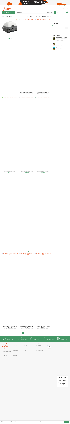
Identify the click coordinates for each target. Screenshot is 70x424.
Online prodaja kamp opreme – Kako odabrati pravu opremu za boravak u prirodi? (61, 38)
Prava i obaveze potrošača (39, 350)
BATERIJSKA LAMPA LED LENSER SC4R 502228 (10, 170)
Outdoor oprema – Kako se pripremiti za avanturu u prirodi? (62, 48)
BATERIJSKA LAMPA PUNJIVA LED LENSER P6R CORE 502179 (43, 327)
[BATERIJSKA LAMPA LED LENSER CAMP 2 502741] (10, 27)
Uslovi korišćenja (38, 347)
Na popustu (55, 18)
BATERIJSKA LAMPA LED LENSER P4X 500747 (43, 92)
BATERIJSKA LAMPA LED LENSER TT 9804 (43, 170)
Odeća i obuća (15, 345)
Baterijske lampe (10, 37)
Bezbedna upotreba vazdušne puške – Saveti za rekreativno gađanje (61, 43)
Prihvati (66, 422)
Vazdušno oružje (15, 348)
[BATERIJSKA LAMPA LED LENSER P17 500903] (26, 55)
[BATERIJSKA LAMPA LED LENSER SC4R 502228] (10, 133)
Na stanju (55, 19)
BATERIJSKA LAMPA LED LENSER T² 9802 (26, 170)
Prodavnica (26, 348)
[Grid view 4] (39, 16)
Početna (3, 16)
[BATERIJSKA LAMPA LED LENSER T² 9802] (26, 133)
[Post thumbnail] (54, 39)
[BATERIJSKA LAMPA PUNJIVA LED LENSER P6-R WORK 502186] (26, 289)
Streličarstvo (15, 353)
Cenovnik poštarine (27, 353)
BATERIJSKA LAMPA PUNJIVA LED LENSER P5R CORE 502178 (10, 327)
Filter (66, 28)
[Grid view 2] (36, 16)
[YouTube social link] (67, 9)
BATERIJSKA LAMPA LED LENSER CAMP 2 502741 (10, 35)
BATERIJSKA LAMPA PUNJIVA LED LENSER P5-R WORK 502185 (43, 248)
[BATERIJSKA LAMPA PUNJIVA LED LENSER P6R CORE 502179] (43, 289)
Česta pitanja (26, 352)
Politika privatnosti (38, 345)
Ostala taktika (5, 37)
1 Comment (61, 40)
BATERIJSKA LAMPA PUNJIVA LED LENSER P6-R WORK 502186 (26, 327)
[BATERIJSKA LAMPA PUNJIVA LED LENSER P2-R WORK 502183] (26, 211)
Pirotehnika (15, 355)
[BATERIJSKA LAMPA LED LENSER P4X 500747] (43, 55)
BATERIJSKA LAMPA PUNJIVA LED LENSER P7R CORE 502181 (10, 248)
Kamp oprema (14, 37)
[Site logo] (7, 9)
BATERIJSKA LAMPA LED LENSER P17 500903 (26, 92)
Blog (25, 350)
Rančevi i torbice (15, 350)
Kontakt (25, 347)
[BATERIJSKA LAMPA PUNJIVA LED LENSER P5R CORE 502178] (10, 289)
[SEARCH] (55, 12)
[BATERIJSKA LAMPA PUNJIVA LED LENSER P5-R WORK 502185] (43, 211)
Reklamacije (37, 352)
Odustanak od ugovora (39, 348)
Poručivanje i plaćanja (39, 353)
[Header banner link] (35, 2)
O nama (25, 345)
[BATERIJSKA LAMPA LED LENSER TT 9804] (43, 133)
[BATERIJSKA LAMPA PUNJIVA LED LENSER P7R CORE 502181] (10, 211)
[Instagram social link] (65, 9)
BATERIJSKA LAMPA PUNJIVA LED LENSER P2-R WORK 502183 (26, 248)
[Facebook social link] (64, 9)
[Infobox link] (61, 12)
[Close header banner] (69, 2)
